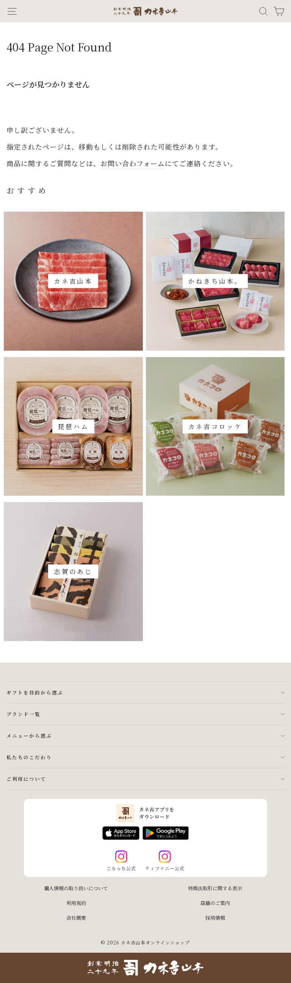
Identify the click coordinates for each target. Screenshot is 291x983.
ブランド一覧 (23, 714)
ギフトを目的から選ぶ (34, 692)
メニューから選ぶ (29, 735)
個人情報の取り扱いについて (76, 888)
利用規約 (76, 903)
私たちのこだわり (29, 757)
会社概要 (76, 917)
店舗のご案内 (215, 903)
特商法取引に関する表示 (215, 888)
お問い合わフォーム (132, 163)
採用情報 (215, 917)
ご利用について (26, 778)
